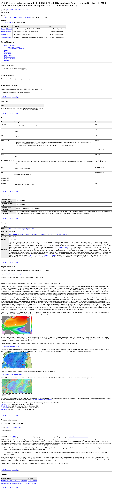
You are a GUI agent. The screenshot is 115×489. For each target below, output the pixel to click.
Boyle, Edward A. (6, 31)
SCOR (14, 437)
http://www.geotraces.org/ (13, 427)
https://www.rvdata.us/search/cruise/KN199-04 (43, 255)
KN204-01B (4, 409)
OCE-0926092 (32, 483)
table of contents (6, 97)
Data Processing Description (16, 48)
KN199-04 (4, 404)
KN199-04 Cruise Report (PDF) (10, 346)
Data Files (7, 50)
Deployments (8, 55)
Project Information (9, 57)
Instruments (7, 53)
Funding (6, 60)
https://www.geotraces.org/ (60, 247)
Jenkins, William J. (6, 29)
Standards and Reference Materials (42, 399)
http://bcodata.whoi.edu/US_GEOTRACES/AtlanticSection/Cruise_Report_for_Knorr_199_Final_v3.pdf (39, 234)
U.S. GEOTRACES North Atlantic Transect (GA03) (17, 17)
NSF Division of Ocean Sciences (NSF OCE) (14, 481)
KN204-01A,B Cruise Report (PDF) (11, 374)
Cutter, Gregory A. (6, 34)
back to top (15, 97)
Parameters (7, 52)
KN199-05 (4, 406)
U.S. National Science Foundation (78, 437)
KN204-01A (4, 407)
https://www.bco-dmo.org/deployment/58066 (22, 229)
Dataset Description (9, 45)
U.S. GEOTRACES (7, 22)
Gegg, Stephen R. (6, 37)
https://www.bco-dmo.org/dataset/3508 (17, 9)
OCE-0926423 (32, 481)
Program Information (10, 58)
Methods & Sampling (14, 47)
